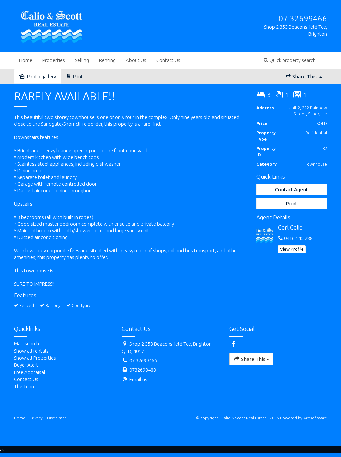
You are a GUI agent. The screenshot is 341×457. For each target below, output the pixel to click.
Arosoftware (315, 418)
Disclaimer (56, 418)
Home (25, 60)
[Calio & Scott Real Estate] (52, 25)
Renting (107, 60)
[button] (290, 60)
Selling (82, 60)
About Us (136, 60)
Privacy (36, 418)
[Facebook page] (324, 60)
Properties (53, 60)
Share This (304, 76)
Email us (138, 379)
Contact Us (168, 60)
